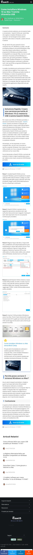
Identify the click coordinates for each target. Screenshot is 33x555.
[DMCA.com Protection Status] (20, 539)
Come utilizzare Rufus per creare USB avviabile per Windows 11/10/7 (15, 442)
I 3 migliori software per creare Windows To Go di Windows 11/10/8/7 (15, 478)
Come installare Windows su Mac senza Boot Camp (16, 344)
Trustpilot (11, 525)
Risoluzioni (17, 20)
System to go (8, 20)
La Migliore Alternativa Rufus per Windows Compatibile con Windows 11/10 (15, 455)
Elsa (5, 18)
